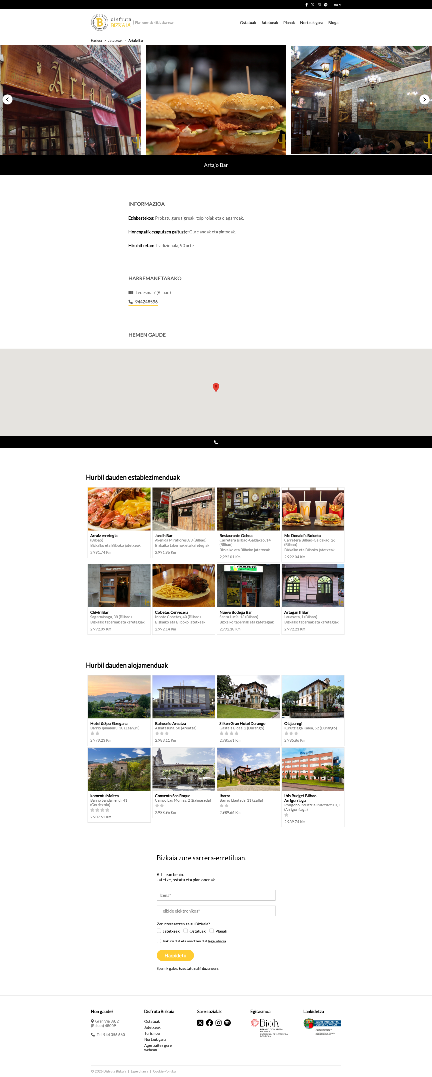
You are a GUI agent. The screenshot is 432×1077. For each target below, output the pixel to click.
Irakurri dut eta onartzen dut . (195, 941)
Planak (289, 22)
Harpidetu (175, 955)
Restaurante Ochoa (236, 535)
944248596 (146, 301)
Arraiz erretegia (104, 535)
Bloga (333, 22)
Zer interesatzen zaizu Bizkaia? (183, 923)
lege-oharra (217, 941)
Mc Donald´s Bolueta (302, 535)
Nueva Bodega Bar (236, 612)
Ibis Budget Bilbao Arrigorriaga (300, 798)
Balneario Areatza (170, 723)
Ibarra (225, 795)
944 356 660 (114, 1034)
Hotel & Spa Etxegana (109, 723)
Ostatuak (248, 22)
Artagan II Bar (296, 612)
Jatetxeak (269, 22)
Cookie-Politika (164, 1071)
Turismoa (152, 1033)
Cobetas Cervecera (171, 612)
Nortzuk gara (311, 22)
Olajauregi (293, 723)
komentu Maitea (104, 795)
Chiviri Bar (99, 612)
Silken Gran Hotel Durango (243, 723)
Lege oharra (139, 1071)
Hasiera (96, 40)
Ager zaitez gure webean (158, 1047)
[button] (7, 99)
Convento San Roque (172, 795)
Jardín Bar (163, 535)
